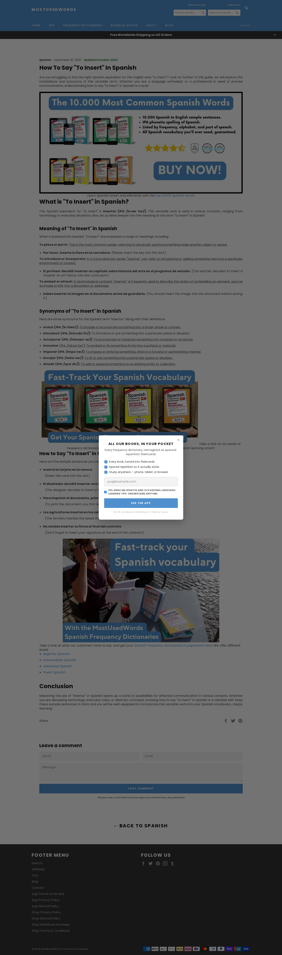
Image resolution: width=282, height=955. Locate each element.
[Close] (178, 440)
